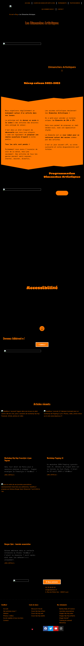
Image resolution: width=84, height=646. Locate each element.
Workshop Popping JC (55, 458)
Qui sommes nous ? (48, 9)
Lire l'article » (9, 475)
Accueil (27, 3)
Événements (62, 3)
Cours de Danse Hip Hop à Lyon (44, 3)
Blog (16, 14)
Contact (61, 9)
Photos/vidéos (75, 3)
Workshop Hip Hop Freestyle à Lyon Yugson (17, 459)
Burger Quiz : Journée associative (17, 544)
